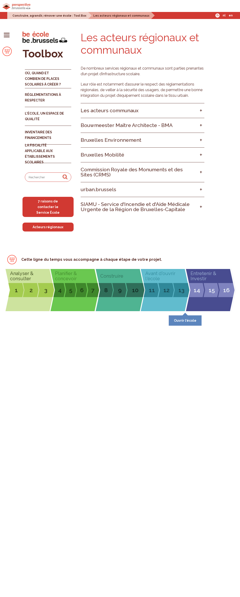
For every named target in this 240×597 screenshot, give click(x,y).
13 (181, 290)
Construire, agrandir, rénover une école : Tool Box (49, 15)
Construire (111, 276)
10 (135, 290)
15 (212, 290)
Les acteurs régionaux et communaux (121, 15)
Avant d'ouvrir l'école (160, 276)
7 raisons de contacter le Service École (48, 206)
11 (152, 290)
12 (166, 290)
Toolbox (42, 54)
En (231, 15)
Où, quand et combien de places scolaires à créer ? (43, 78)
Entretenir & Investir (203, 276)
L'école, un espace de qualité (44, 116)
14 (197, 290)
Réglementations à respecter (43, 97)
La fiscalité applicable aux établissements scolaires (40, 153)
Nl (224, 15)
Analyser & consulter (22, 276)
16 (226, 290)
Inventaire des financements (38, 135)
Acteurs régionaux (48, 227)
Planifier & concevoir (66, 276)
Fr (217, 15)
